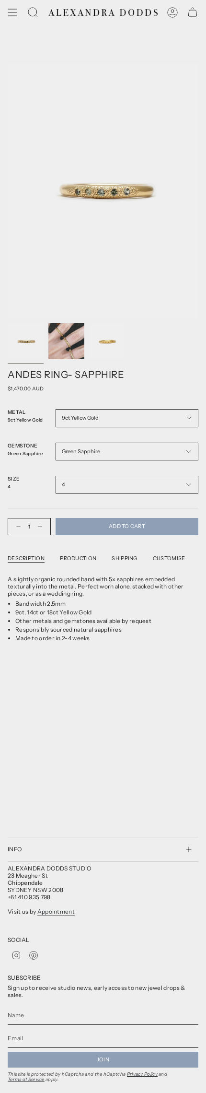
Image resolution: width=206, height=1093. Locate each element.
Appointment (56, 911)
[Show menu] (12, 12)
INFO (15, 849)
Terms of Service (26, 1079)
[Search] (33, 12)
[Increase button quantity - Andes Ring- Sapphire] (42, 526)
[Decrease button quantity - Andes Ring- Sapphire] (16, 526)
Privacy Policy (142, 1074)
